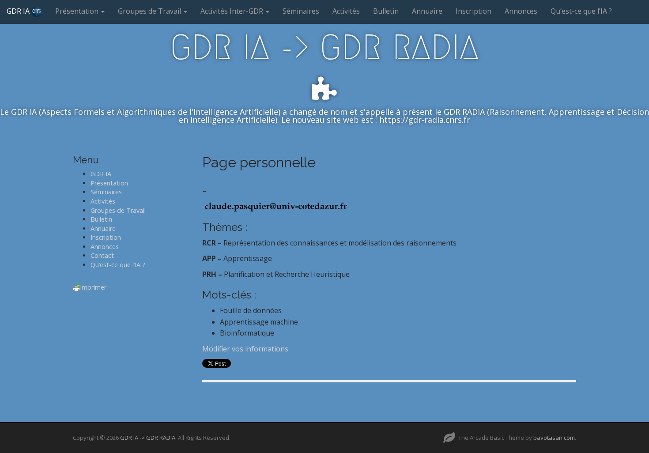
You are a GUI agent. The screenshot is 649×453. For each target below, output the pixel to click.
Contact (102, 255)
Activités (346, 11)
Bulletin (386, 11)
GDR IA (19, 11)
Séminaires (301, 11)
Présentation (77, 11)
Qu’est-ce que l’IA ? (581, 11)
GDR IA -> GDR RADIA (324, 47)
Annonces (521, 11)
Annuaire (427, 11)
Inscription (473, 11)
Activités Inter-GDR (232, 11)
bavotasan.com (554, 438)
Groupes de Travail (150, 11)
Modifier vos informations (245, 349)
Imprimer (93, 287)
